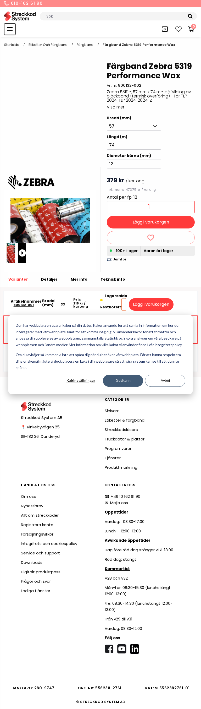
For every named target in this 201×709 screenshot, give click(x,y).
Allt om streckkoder (40, 515)
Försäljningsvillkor (37, 534)
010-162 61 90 (26, 3)
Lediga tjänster (35, 590)
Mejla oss (119, 502)
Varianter (18, 279)
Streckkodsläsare (121, 429)
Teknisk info (112, 279)
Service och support (40, 553)
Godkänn (123, 380)
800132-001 (24, 305)
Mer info (79, 279)
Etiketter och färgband (48, 44)
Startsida (11, 44)
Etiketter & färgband (124, 420)
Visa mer (115, 107)
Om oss (28, 496)
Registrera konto (37, 524)
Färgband (85, 44)
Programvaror (118, 448)
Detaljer (49, 279)
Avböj (165, 380)
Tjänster (113, 458)
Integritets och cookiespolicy (49, 543)
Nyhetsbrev (32, 506)
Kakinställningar (80, 380)
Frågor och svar (36, 581)
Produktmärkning (121, 467)
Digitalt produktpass (40, 572)
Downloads (31, 562)
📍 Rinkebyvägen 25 (40, 427)
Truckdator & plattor (124, 439)
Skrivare (112, 410)
